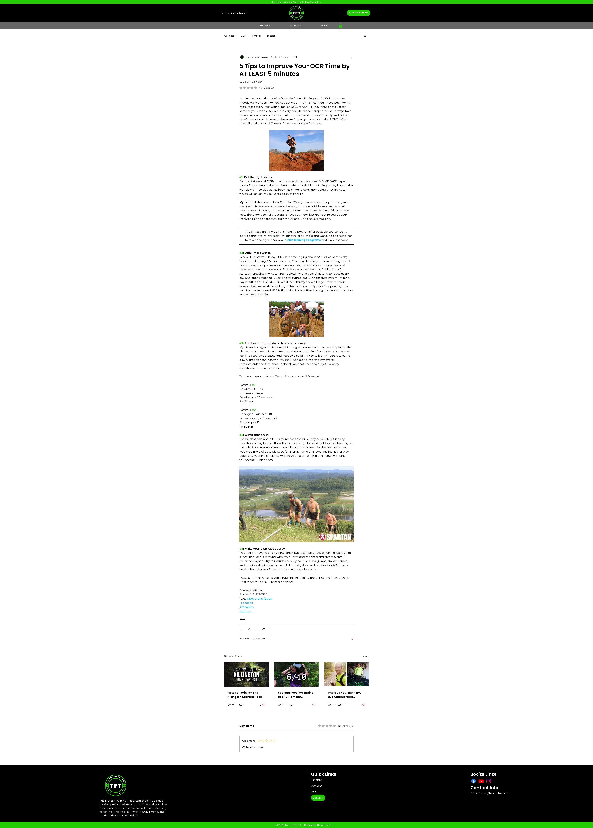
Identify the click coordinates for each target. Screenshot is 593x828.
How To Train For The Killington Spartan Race (245, 695)
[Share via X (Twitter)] (248, 629)
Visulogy (325, 825)
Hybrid (256, 35)
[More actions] (352, 57)
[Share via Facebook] (240, 629)
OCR (243, 35)
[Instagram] (489, 781)
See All (365, 656)
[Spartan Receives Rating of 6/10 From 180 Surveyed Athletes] (296, 674)
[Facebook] (474, 781)
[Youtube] (481, 781)
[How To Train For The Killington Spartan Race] (246, 674)
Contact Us (315, 2)
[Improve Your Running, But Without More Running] (346, 674)
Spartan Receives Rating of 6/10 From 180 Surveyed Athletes (296, 695)
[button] (265, 25)
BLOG (314, 791)
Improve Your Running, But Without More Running (344, 695)
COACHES (317, 786)
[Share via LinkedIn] (255, 629)
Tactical (271, 35)
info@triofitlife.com (494, 793)
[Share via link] (263, 629)
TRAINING (316, 780)
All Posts (229, 35)
